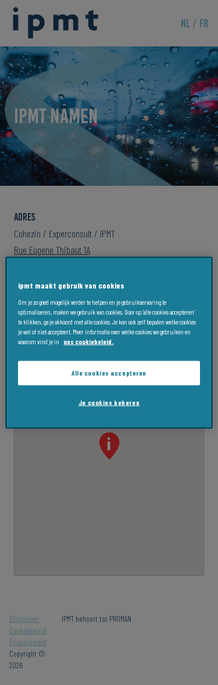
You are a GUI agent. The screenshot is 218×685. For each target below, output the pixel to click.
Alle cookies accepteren (109, 373)
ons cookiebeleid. (88, 341)
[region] (108, 343)
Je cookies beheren (109, 402)
